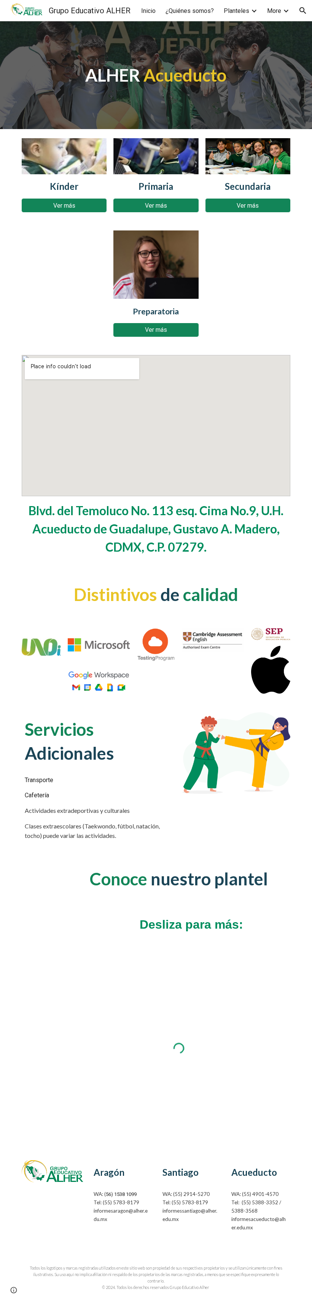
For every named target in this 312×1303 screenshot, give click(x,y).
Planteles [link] (236, 10)
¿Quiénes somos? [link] (190, 10)
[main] (156, 75)
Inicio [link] (148, 10)
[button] (303, 11)
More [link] (274, 10)
